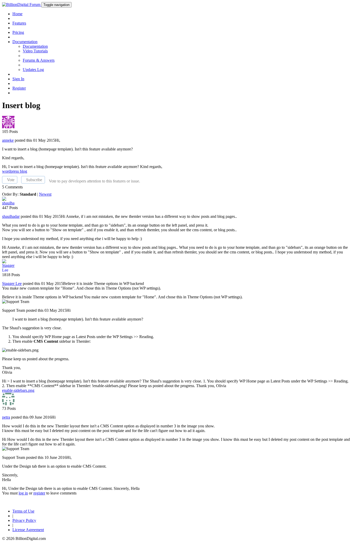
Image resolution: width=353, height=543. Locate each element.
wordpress (11, 171)
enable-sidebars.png (18, 390)
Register (19, 88)
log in (23, 493)
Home (17, 14)
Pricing (18, 32)
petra (6, 417)
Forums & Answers (39, 60)
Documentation (35, 46)
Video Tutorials (35, 51)
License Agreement (28, 530)
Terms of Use (23, 511)
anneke (8, 140)
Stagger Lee (12, 283)
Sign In (18, 79)
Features (19, 23)
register (39, 493)
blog (23, 171)
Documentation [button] (24, 41)
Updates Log (33, 69)
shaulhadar (11, 216)
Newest (45, 194)
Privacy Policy (24, 520)
